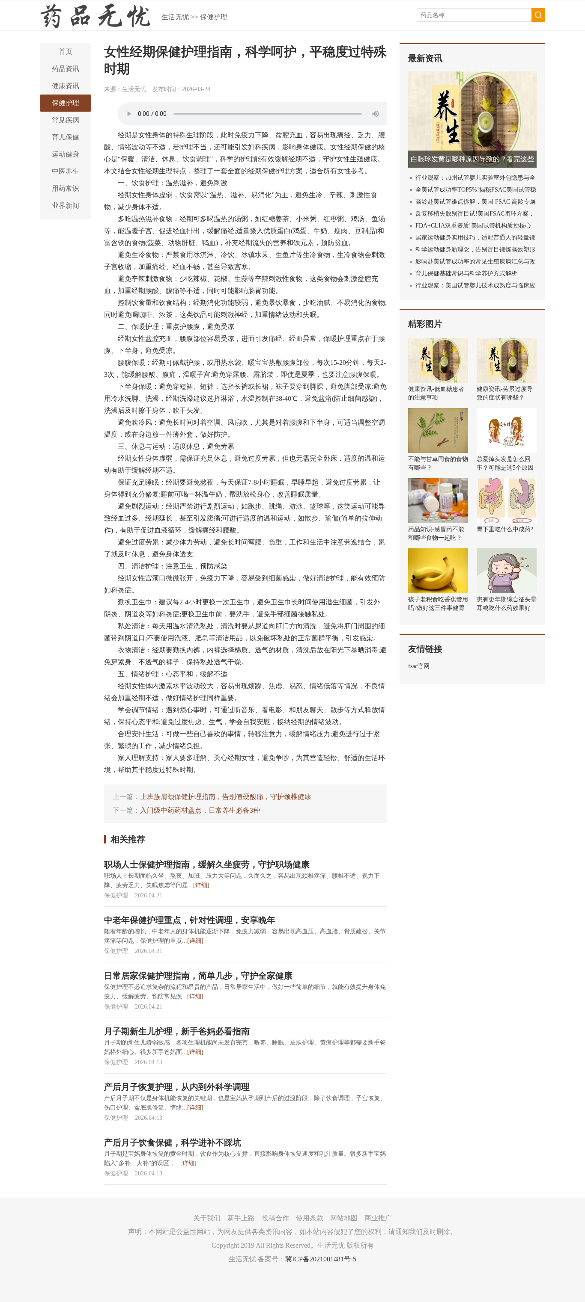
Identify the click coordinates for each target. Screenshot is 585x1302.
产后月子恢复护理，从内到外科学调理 (177, 1087)
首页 (65, 51)
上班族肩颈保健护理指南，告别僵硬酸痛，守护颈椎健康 (225, 796)
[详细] (201, 885)
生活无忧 (175, 17)
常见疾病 (65, 120)
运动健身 (65, 154)
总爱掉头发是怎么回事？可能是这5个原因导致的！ (505, 467)
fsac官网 (419, 666)
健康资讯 (65, 85)
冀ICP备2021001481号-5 (320, 1259)
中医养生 (65, 171)
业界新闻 (65, 205)
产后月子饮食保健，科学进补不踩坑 (172, 1142)
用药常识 (65, 188)
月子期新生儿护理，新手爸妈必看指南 (177, 1031)
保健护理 (213, 17)
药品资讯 (65, 68)
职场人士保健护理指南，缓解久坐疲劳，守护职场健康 (207, 864)
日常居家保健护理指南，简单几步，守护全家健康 (198, 975)
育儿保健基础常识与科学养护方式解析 (466, 273)
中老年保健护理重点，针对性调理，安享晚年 (189, 920)
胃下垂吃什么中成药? (505, 529)
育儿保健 (65, 137)
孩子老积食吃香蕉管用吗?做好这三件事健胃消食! (438, 608)
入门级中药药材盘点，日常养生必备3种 (200, 810)
